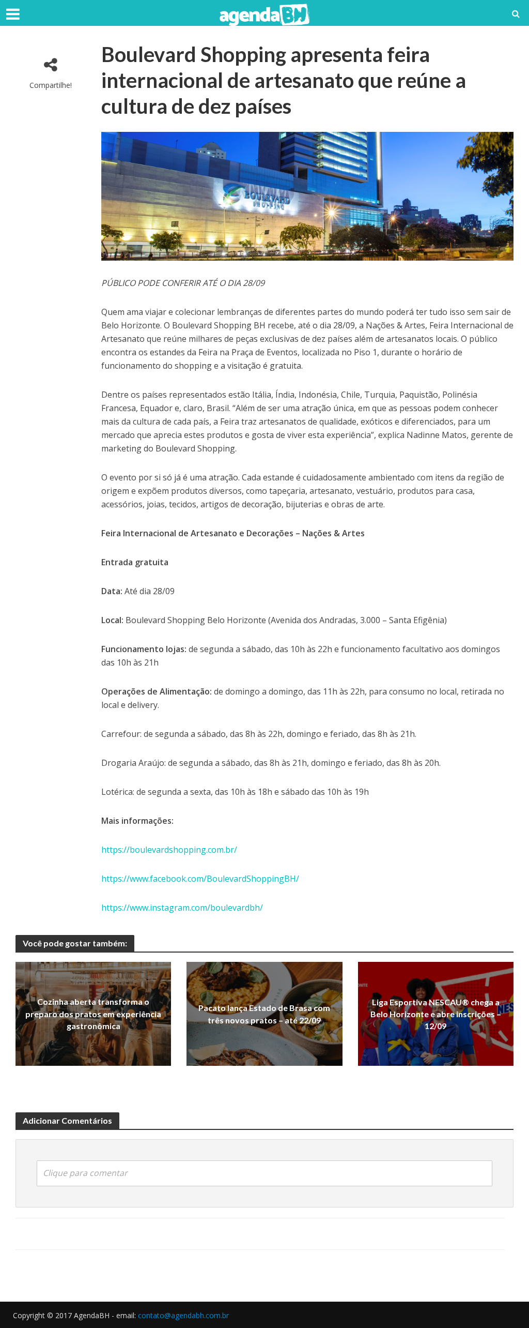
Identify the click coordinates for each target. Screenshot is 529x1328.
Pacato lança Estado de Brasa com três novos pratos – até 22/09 (264, 1013)
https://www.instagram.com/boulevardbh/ (182, 907)
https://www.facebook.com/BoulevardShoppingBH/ (200, 878)
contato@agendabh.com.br (183, 1315)
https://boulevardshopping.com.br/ (169, 849)
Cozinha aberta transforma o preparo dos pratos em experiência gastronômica (93, 1014)
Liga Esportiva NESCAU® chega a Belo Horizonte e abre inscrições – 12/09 (435, 1014)
